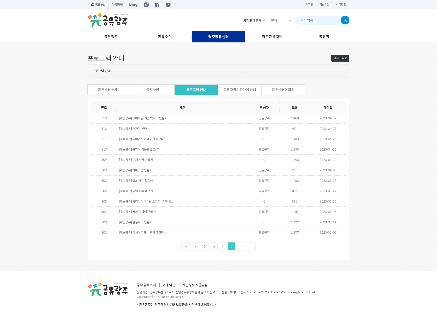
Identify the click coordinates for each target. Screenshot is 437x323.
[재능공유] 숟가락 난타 (133, 128)
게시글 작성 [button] (340, 58)
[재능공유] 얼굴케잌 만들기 (135, 222)
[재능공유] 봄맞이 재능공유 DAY (139, 149)
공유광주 (111, 36)
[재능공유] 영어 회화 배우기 (136, 191)
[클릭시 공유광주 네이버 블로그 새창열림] (133, 4)
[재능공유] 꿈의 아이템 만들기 (137, 212)
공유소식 (165, 36)
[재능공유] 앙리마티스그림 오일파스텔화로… (146, 201)
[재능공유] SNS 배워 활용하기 (137, 180)
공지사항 (152, 90)
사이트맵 (341, 4)
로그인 (309, 4)
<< (186, 246)
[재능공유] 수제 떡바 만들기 (136, 160)
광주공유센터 (218, 36)
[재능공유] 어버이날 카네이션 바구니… (142, 139)
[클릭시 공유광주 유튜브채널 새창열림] (168, 4)
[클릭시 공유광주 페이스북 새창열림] (157, 4)
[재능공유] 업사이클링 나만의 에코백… (142, 232)
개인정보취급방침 (195, 285)
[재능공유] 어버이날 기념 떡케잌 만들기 (143, 118)
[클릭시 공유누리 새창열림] (98, 4)
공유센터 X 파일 (283, 90)
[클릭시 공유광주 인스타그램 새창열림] (146, 4)
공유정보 (326, 36)
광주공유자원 (272, 36)
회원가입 (324, 4)
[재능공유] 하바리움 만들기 (135, 170)
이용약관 (169, 285)
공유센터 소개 (108, 90)
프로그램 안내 (196, 90)
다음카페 (117, 4)
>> (251, 246)
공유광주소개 (146, 285)
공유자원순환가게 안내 (240, 90)
